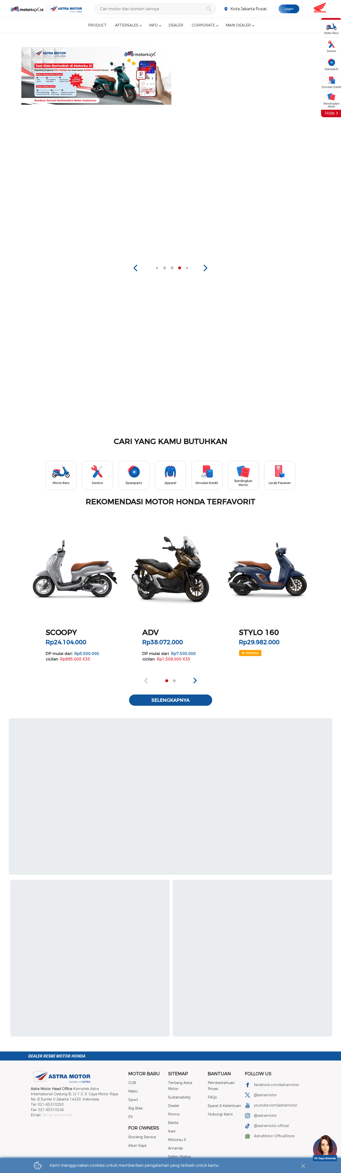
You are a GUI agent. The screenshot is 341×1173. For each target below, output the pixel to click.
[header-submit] (208, 9)
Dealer (173, 1106)
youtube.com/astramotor (275, 1105)
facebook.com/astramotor (276, 1084)
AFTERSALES (126, 25)
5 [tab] (164, 268)
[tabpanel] (95, 76)
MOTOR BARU (144, 1074)
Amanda (175, 1148)
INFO (153, 25)
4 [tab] (157, 268)
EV (130, 1116)
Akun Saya (137, 1145)
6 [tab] (172, 268)
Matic (133, 1091)
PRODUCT (97, 25)
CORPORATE (203, 25)
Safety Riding (179, 1156)
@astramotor (265, 1095)
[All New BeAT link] (247, 76)
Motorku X (177, 1140)
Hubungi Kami (220, 1114)
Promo (174, 1114)
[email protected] (57, 1115)
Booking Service (142, 1137)
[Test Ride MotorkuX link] (95, 76)
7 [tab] (179, 268)
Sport (133, 1100)
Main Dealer (238, 25)
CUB (132, 1082)
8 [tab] (187, 268)
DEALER (176, 25)
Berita (173, 1122)
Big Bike (135, 1108)
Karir (172, 1131)
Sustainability (179, 1097)
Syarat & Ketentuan (224, 1106)
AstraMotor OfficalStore (274, 1136)
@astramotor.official (271, 1126)
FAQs (212, 1097)
